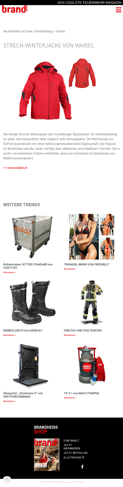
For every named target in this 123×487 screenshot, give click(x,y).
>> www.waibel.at (15, 168)
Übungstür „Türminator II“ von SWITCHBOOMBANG (23, 395)
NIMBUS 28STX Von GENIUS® (22, 330)
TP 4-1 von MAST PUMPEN (81, 393)
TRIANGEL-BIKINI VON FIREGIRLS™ (87, 264)
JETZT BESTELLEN (75, 452)
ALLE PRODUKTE (73, 457)
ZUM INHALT (71, 440)
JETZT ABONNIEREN (71, 446)
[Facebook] (82, 467)
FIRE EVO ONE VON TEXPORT (83, 330)
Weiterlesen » (9, 272)
